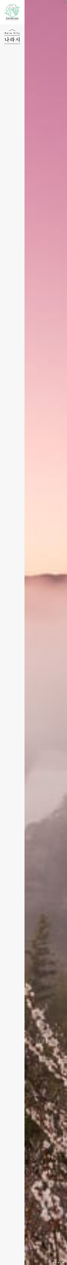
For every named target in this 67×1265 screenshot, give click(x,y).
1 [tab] (53, 1262)
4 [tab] (60, 1262)
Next (65, 632)
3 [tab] (58, 1262)
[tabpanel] (46, 632)
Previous (27, 632)
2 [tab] (55, 1262)
